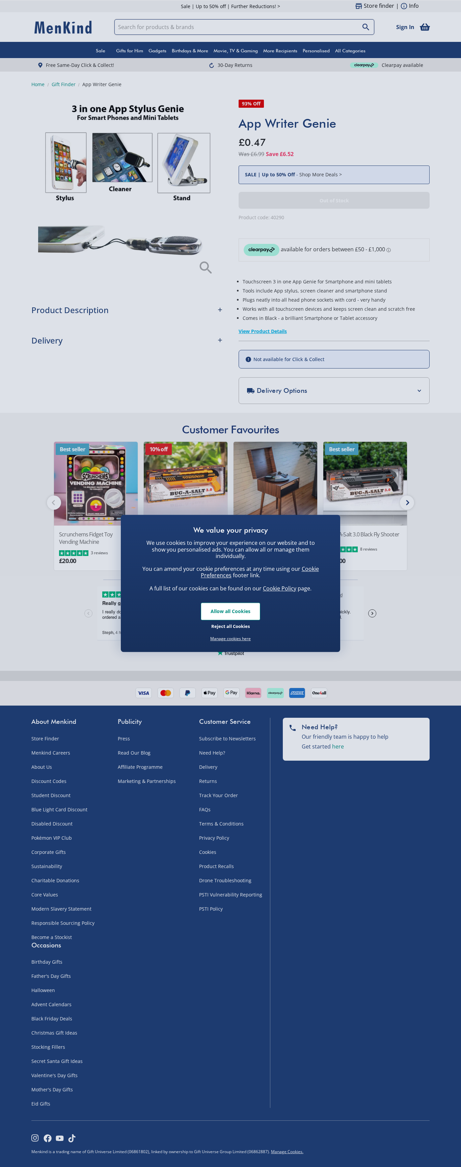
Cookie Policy (279, 588)
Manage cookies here (230, 638)
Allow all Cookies (230, 611)
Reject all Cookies (230, 626)
